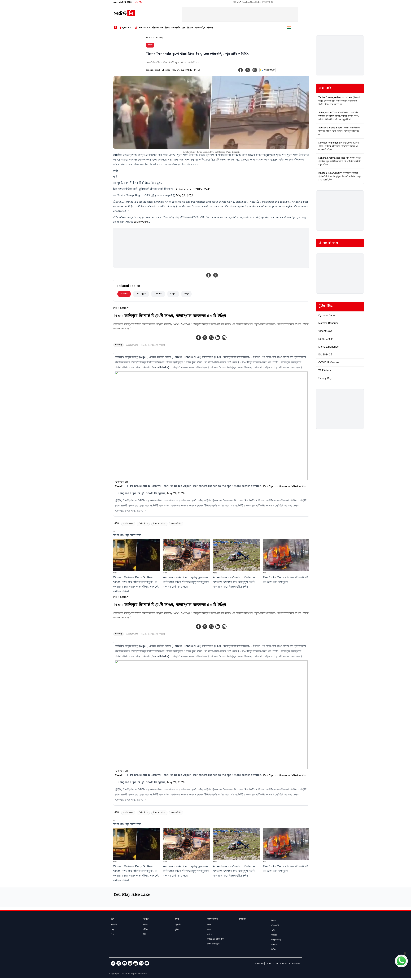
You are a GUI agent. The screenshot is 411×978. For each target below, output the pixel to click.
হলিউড (145, 930)
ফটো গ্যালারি (276, 940)
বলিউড (145, 925)
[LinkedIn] (135, 963)
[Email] (146, 963)
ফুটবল (177, 930)
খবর (264, 573)
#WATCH (121, 486)
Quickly (127, 28)
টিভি (144, 934)
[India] (289, 28)
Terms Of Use (272, 964)
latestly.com (141, 222)
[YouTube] (124, 963)
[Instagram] (130, 963)
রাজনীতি (114, 925)
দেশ (161, 28)
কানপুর (186, 294)
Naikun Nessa (152, 70)
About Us (259, 964)
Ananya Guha (132, 345)
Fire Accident (159, 523)
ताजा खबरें (325, 88)
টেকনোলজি (175, 28)
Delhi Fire (143, 523)
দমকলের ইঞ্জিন (176, 523)
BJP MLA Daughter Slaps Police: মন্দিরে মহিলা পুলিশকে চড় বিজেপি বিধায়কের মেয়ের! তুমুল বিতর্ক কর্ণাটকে (239, 2)
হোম (115, 308)
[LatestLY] (124, 15)
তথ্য (112, 930)
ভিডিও (273, 950)
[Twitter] (204, 337)
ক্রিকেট (178, 925)
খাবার (209, 925)
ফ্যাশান (209, 934)
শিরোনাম (242, 919)
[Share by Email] (224, 337)
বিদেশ (167, 28)
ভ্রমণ (209, 930)
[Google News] (141, 963)
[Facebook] (198, 337)
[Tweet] (215, 275)
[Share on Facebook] (208, 275)
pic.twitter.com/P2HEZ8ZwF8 (193, 189)
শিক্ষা (112, 934)
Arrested (124, 294)
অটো (273, 930)
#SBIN (266, 486)
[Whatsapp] (211, 337)
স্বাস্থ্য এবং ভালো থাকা (215, 939)
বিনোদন (190, 28)
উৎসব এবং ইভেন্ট (213, 944)
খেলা (183, 28)
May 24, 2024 (184, 196)
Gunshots (158, 294)
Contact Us (285, 964)
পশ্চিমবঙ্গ (155, 28)
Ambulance (128, 523)
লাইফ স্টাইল (200, 28)
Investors (296, 964)
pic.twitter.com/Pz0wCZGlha (288, 486)
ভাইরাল (210, 28)
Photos (274, 945)
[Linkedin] (217, 337)
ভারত (115, 573)
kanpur (173, 294)
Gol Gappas (141, 294)
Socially (144, 28)
